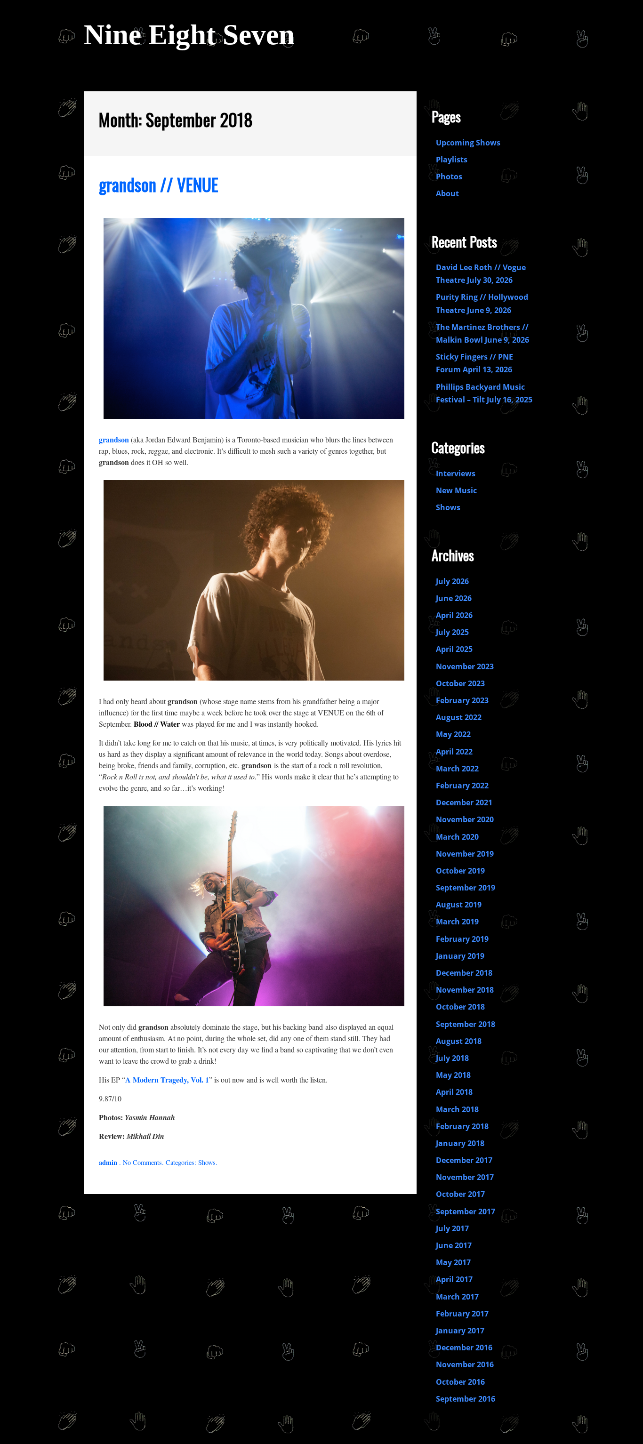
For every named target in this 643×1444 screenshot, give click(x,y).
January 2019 (460, 956)
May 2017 (453, 1262)
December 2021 (464, 802)
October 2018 (460, 1007)
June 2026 (454, 598)
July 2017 (452, 1228)
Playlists (451, 159)
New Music (456, 490)
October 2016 (460, 1382)
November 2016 (465, 1364)
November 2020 (465, 819)
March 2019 (457, 921)
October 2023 (460, 683)
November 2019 (465, 854)
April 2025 (454, 649)
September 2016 (465, 1399)
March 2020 (457, 837)
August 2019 (459, 904)
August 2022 (459, 717)
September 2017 (465, 1211)
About (447, 193)
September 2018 (465, 1024)
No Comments (142, 1162)
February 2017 (462, 1313)
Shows (207, 1162)
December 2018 (464, 973)
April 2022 (454, 751)
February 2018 (462, 1126)
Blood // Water (157, 723)
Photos (449, 176)
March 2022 (457, 768)
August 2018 (459, 1041)
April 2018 (454, 1092)
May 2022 (453, 734)
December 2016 (464, 1347)
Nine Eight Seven (189, 34)
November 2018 (465, 990)
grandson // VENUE (158, 184)
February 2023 (462, 700)
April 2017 (454, 1279)
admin (108, 1162)
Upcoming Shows (468, 142)
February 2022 (462, 785)
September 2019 (465, 887)
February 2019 (462, 939)
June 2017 (454, 1245)
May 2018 (453, 1075)
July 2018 (452, 1058)
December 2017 (464, 1160)
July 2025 (452, 632)
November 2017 (465, 1177)
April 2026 (454, 615)
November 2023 (465, 666)
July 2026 (452, 581)
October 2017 (460, 1194)
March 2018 (457, 1109)
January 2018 (460, 1143)
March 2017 (457, 1297)
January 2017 (460, 1330)
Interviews (455, 473)
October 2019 (460, 871)
